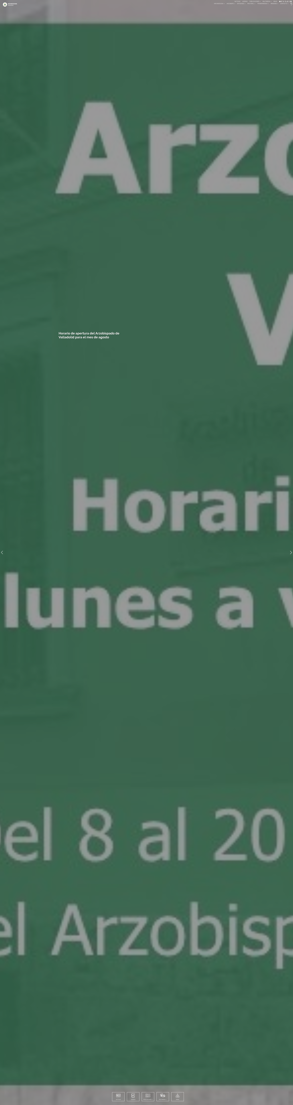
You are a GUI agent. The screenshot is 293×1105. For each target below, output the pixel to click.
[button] (2, 552)
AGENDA (245, 1)
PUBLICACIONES (254, 1)
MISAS (275, 1)
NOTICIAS (237, 1)
